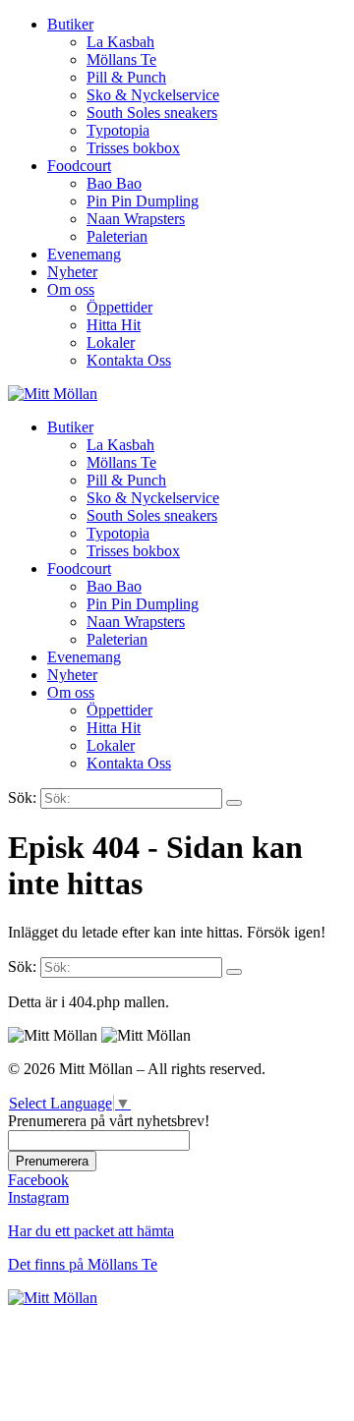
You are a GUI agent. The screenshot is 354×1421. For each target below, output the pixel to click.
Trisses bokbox (133, 148)
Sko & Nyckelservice (153, 94)
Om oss (70, 289)
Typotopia (118, 130)
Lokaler (111, 342)
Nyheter (72, 271)
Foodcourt (79, 165)
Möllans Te (121, 59)
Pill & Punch (126, 77)
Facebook (38, 1179)
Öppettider (119, 307)
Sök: (22, 797)
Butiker (70, 24)
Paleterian (117, 236)
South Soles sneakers (152, 112)
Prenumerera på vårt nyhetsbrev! (108, 1120)
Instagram (38, 1197)
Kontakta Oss (129, 360)
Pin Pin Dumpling (143, 201)
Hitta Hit (114, 324)
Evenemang (84, 254)
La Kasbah (120, 41)
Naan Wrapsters (136, 218)
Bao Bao (114, 183)
